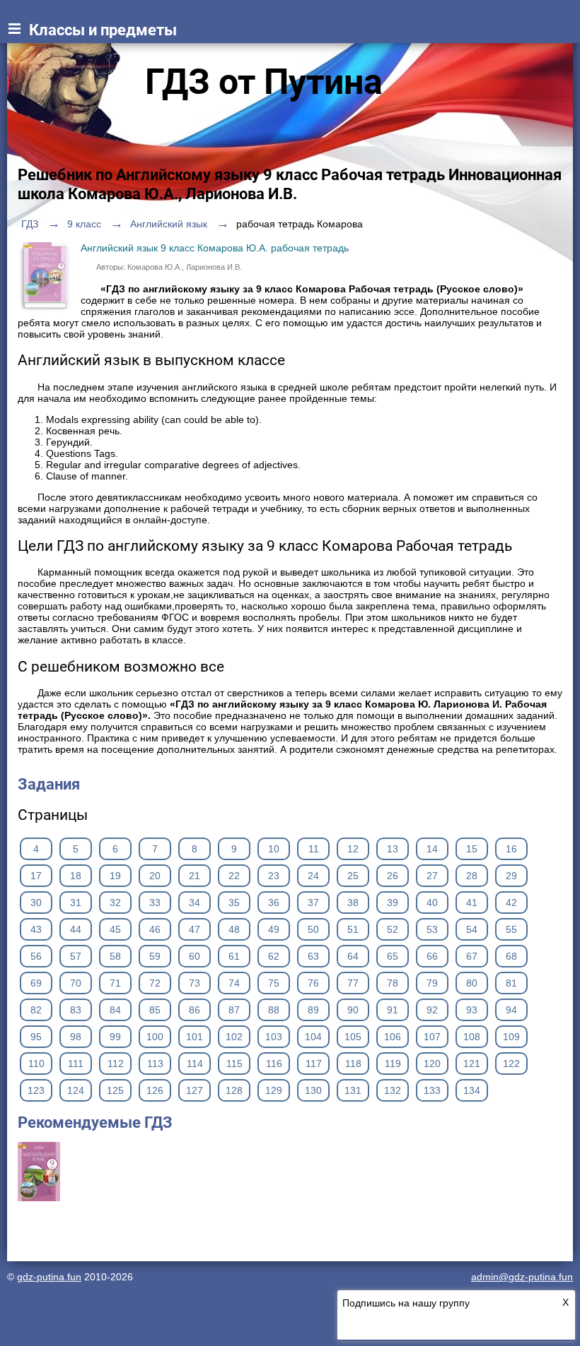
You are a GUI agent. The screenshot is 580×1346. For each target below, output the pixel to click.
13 (392, 848)
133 (432, 1090)
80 (471, 983)
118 (353, 1063)
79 (432, 983)
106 (392, 1036)
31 (75, 902)
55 (511, 929)
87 (234, 1010)
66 (432, 956)
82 (36, 1010)
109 (511, 1036)
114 (195, 1063)
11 (313, 848)
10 (273, 848)
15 (471, 848)
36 (273, 902)
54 (471, 929)
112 (116, 1063)
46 (155, 929)
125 (115, 1090)
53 (432, 929)
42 (511, 902)
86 (194, 1010)
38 (353, 902)
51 (353, 929)
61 (234, 956)
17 (36, 875)
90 (353, 1010)
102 (234, 1036)
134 (471, 1090)
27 (432, 875)
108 (471, 1036)
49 (273, 929)
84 (115, 1010)
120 (432, 1063)
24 (313, 875)
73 (194, 983)
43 (36, 929)
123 (36, 1090)
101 (194, 1036)
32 (115, 902)
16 (511, 848)
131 (352, 1090)
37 (313, 902)
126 (154, 1090)
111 (75, 1063)
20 (155, 875)
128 (234, 1090)
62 (273, 956)
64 (353, 956)
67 (471, 956)
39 (392, 902)
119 (393, 1063)
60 (194, 956)
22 (234, 875)
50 (313, 929)
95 (36, 1036)
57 (75, 956)
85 (155, 1010)
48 (234, 929)
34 (194, 902)
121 (471, 1063)
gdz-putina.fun (49, 1276)
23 (273, 875)
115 (234, 1063)
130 (313, 1090)
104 (313, 1036)
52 (392, 929)
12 (353, 848)
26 (392, 875)
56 (36, 956)
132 (392, 1090)
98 (75, 1036)
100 (154, 1036)
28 (471, 875)
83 (75, 1010)
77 (353, 983)
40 (432, 902)
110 (36, 1063)
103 (273, 1036)
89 (313, 1010)
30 (36, 902)
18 (75, 875)
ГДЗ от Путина (264, 81)
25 (353, 875)
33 (155, 902)
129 (273, 1090)
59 (155, 956)
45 (115, 929)
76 (313, 983)
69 (36, 983)
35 (234, 902)
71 (115, 983)
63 (313, 956)
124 (75, 1090)
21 (194, 875)
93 (471, 1010)
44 (75, 929)
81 (511, 983)
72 (155, 983)
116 (274, 1063)
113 (155, 1063)
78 (392, 983)
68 (511, 956)
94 (511, 1010)
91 (392, 1010)
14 (432, 848)
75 (273, 983)
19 (115, 875)
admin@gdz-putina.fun (522, 1276)
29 (511, 875)
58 (115, 956)
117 (314, 1063)
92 (432, 1010)
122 (511, 1063)
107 (432, 1036)
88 (273, 1010)
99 (115, 1036)
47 (194, 929)
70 (75, 983)
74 (234, 983)
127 (194, 1090)
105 (352, 1036)
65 (392, 956)
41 (471, 902)
